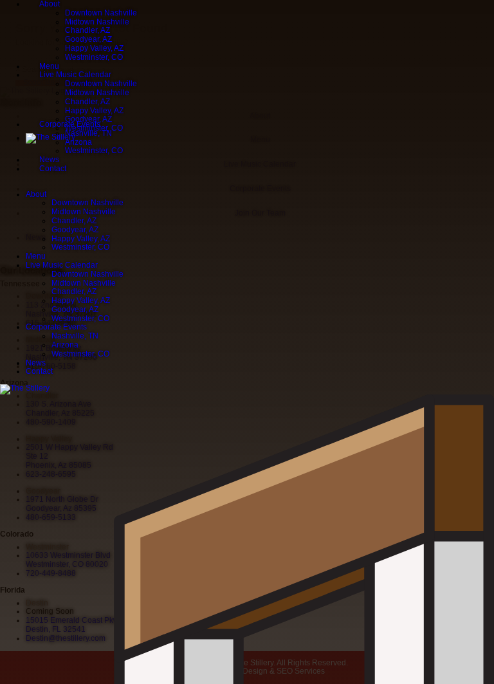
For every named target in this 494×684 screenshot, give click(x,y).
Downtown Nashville (101, 12)
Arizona (78, 142)
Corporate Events (69, 124)
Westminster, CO (94, 57)
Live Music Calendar (75, 74)
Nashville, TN (88, 133)
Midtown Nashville (97, 21)
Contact (52, 168)
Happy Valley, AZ (94, 48)
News (49, 159)
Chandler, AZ (87, 30)
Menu (49, 66)
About (36, 194)
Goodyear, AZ (88, 39)
